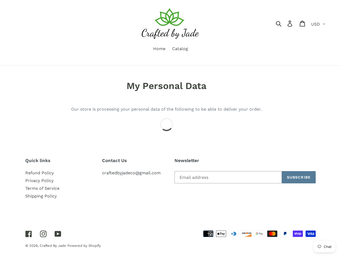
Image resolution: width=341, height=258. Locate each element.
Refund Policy (39, 172)
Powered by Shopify (84, 246)
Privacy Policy (39, 180)
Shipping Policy (41, 196)
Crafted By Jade (53, 246)
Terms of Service (42, 188)
